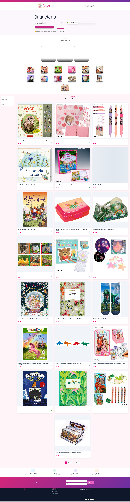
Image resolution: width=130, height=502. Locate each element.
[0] (93, 6)
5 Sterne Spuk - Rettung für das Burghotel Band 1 (26, 229)
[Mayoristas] (91, 6)
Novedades (3, 97)
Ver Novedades (44, 27)
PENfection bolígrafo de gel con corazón (100, 140)
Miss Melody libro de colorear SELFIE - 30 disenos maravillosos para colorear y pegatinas (109, 363)
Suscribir (90, 482)
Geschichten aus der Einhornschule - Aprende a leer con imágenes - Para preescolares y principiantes (33, 364)
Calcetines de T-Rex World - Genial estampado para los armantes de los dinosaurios (108, 318)
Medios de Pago (54, 491)
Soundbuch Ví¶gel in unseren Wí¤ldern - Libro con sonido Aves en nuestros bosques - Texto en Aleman (35, 141)
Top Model (3, 104)
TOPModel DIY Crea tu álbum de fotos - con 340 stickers (65, 140)
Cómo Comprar (60, 27)
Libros (2, 101)
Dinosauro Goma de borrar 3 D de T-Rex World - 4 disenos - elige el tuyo (68, 363)
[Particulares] (88, 6)
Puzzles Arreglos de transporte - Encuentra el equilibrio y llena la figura (68, 452)
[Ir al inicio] (44, 6)
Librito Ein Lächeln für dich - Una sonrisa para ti (26, 184)
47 (76, 462)
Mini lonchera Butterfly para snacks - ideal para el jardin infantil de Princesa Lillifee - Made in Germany (72, 230)
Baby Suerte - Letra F (97, 184)
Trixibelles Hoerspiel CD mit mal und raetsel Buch (64, 184)
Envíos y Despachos (55, 493)
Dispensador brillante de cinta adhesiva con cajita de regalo (103, 229)
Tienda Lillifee (4, 99)
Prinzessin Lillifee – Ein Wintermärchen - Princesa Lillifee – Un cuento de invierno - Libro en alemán (34, 319)
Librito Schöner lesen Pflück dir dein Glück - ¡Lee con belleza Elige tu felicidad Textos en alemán (73, 318)
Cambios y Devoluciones (56, 495)
